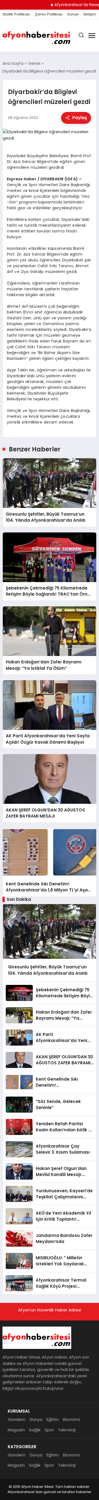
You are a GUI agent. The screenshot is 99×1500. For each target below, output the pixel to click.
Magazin (16, 1430)
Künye (73, 14)
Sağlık (34, 1430)
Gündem (17, 1419)
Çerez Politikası (48, 14)
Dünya (36, 1419)
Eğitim (52, 1419)
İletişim (90, 14)
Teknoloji (67, 1430)
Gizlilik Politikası (16, 14)
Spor (49, 1430)
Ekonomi (71, 1419)
